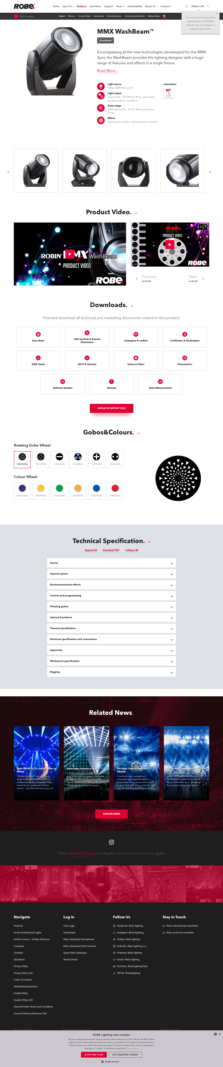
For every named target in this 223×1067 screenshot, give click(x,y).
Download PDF (111, 550)
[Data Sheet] (164, 16)
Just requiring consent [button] (125, 1054)
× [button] (219, 1034)
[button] (111, 1061)
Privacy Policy (132, 1048)
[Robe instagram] (111, 842)
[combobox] (215, 1034)
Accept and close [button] (93, 1054)
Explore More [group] (111, 814)
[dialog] (111, 1048)
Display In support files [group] (112, 408)
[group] (8, 172)
